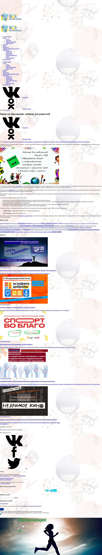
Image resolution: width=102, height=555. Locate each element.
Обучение (75, 227)
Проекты (32, 229)
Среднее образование (83, 142)
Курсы (7, 56)
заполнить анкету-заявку (25, 215)
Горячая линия (7, 36)
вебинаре (11, 190)
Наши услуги (9, 43)
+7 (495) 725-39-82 (5, 483)
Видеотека (9, 51)
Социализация (73, 229)
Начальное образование (63, 227)
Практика (26, 229)
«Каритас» (19, 186)
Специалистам (7, 231)
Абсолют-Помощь (4, 223)
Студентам (18, 232)
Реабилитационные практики (60, 229)
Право (68, 142)
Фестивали (23, 232)
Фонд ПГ (28, 232)
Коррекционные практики (15, 227)
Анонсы (8, 110)
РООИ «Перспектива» (19, 475)
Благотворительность (14, 223)
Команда (8, 40)
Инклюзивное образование (40, 142)
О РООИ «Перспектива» (7, 478)
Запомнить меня (24, 528)
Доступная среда (88, 223)
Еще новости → (4, 424)
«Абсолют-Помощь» (11, 55)
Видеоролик (28, 223)
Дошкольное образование (25, 142)
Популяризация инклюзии (10, 229)
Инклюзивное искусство (12, 226)
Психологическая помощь (48, 229)
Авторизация (6, 59)
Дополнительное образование (79, 223)
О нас (4, 38)
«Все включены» (4, 475)
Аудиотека (9, 52)
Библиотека (9, 54)
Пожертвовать (4, 503)
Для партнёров (10, 58)
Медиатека (6, 50)
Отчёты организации (5, 479)
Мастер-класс (28, 227)
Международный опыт (35, 227)
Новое (70, 227)
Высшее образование (36, 223)
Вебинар (5, 142)
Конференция (4, 227)
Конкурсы (87, 226)
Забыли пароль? (22, 533)
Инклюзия (51, 142)
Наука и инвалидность (50, 227)
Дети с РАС (58, 223)
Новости (5, 44)
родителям (74, 142)
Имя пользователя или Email (26, 524)
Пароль (20, 526)
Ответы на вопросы (60, 142)
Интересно (70, 226)
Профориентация (39, 229)
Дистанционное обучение (67, 223)
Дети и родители (12, 142)
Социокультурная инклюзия (89, 229)
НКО (42, 227)
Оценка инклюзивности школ (11, 48)
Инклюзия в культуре (60, 226)
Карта (4, 46)
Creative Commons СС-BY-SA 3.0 (32, 506)
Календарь (6, 47)
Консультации (93, 225)
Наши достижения (11, 42)
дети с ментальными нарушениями (41, 232)
